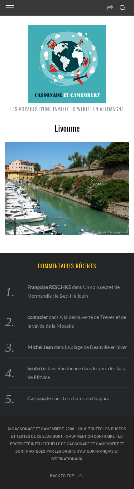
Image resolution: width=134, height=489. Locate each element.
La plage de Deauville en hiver (96, 347)
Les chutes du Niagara (86, 398)
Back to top (62, 476)
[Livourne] (67, 232)
